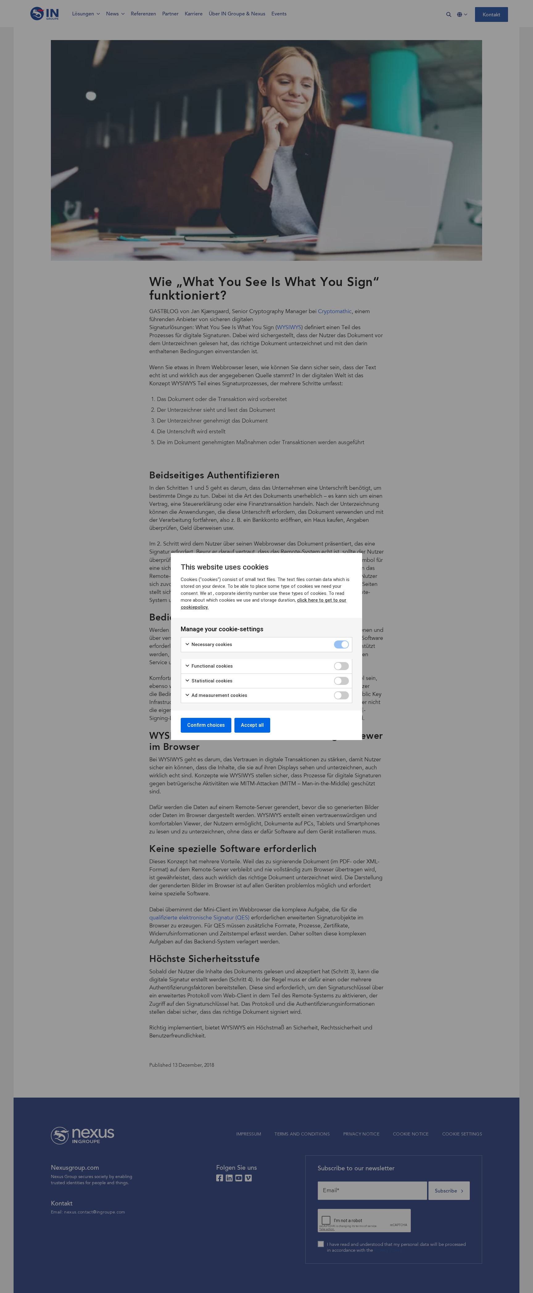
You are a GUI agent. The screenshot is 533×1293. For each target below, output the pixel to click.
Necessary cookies (211, 644)
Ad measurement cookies (218, 695)
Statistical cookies (211, 681)
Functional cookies (211, 666)
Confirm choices (206, 725)
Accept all (252, 725)
